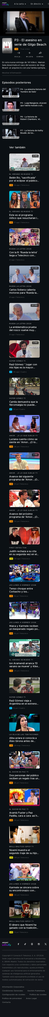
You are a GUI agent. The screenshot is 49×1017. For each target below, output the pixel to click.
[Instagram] (39, 944)
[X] (45, 944)
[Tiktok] (25, 944)
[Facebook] (18, 944)
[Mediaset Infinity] (5, 4)
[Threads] (32, 944)
